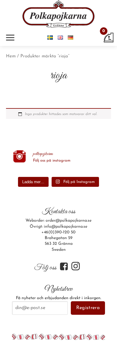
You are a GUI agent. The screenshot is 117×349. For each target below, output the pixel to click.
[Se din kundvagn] (108, 37)
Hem (11, 56)
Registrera (88, 307)
